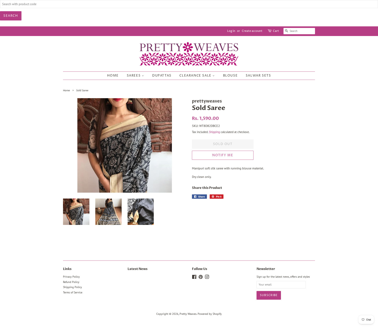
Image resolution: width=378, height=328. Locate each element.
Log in (231, 31)
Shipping (214, 132)
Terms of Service (72, 292)
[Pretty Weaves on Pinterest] (200, 277)
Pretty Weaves (188, 314)
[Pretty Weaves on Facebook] (194, 277)
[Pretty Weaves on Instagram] (207, 277)
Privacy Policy (71, 276)
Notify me (222, 155)
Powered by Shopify (210, 314)
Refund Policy (71, 282)
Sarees (134, 75)
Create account (252, 31)
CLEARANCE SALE (195, 75)
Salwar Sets (258, 75)
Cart (276, 31)
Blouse (230, 75)
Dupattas (161, 75)
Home (113, 75)
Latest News (137, 269)
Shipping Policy (72, 287)
